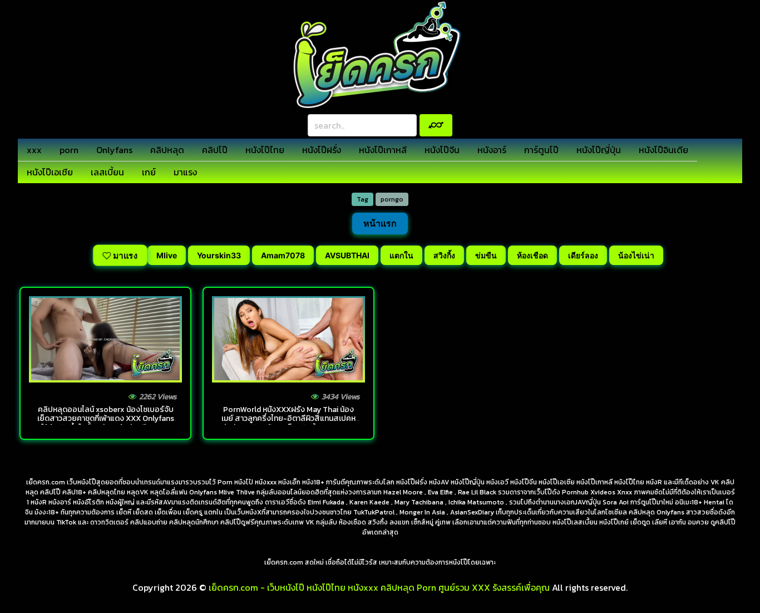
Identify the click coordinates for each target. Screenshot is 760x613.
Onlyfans (114, 149)
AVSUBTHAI (347, 255)
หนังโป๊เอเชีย (50, 172)
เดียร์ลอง (583, 255)
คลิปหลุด (167, 149)
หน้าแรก (380, 223)
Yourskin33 (219, 255)
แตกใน (401, 255)
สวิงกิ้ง (444, 255)
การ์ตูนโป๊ (541, 149)
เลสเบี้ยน (107, 172)
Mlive (166, 255)
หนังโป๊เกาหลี (383, 149)
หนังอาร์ (491, 149)
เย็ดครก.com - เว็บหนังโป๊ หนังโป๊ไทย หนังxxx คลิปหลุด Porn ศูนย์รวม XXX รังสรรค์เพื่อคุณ (379, 587)
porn (69, 149)
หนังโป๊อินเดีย (663, 149)
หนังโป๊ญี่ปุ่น (598, 149)
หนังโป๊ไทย (264, 149)
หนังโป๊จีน (442, 149)
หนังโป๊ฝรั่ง (321, 149)
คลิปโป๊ (215, 149)
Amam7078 (283, 255)
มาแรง (185, 172)
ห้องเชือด (532, 255)
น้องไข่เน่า (636, 255)
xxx (34, 149)
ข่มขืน (486, 255)
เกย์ (149, 172)
